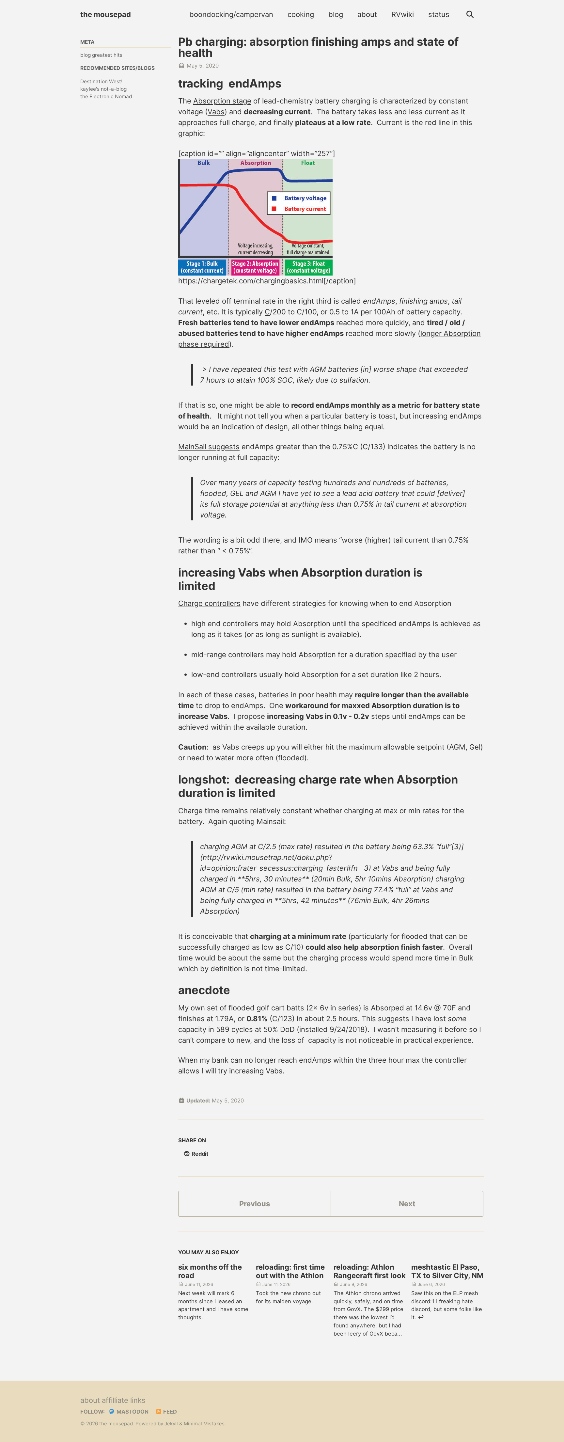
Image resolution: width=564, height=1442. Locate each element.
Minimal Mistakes (204, 1423)
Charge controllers (209, 603)
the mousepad (105, 14)
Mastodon (132, 1411)
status (438, 14)
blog (335, 14)
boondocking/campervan (231, 14)
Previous (254, 1203)
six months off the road (210, 1271)
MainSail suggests (209, 446)
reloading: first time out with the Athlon (290, 1271)
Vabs (216, 111)
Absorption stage (222, 101)
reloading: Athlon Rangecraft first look (370, 1271)
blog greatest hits (101, 55)
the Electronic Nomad (106, 96)
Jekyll (171, 1423)
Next (407, 1203)
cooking (301, 14)
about (367, 14)
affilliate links (124, 1400)
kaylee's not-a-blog (103, 89)
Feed (169, 1411)
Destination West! (101, 81)
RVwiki (402, 14)
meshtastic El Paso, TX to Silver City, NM (447, 1271)
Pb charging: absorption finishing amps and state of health (318, 47)
